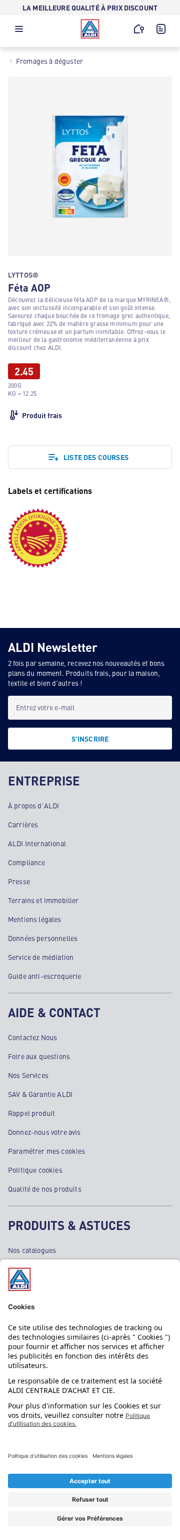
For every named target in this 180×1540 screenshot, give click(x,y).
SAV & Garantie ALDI (40, 1094)
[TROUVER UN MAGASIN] (139, 29)
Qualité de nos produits (45, 1189)
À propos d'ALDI (33, 805)
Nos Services (28, 1075)
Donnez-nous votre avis (44, 1132)
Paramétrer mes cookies (47, 1151)
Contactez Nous (32, 1037)
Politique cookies (35, 1170)
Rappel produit (31, 1113)
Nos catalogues (32, 1250)
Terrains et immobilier (43, 900)
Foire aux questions (39, 1056)
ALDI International (37, 843)
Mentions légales (35, 919)
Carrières (23, 824)
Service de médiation (41, 957)
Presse (19, 881)
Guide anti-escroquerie (45, 976)
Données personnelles (43, 938)
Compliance (27, 862)
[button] (19, 31)
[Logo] (90, 29)
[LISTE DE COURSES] (161, 29)
